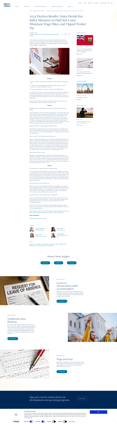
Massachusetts (52, 244)
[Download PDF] (62, 34)
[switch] (43, 422)
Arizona (34, 244)
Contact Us (96, 3)
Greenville (42, 230)
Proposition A (42, 139)
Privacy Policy (29, 417)
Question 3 (44, 128)
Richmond (44, 236)
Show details (72, 421)
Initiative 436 (49, 155)
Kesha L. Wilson (44, 34)
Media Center (90, 3)
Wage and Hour (58, 212)
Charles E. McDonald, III (35, 34)
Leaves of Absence (45, 244)
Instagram (36, 218)
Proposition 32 (45, 186)
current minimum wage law (44, 177)
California (38, 244)
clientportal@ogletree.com (37, 208)
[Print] (65, 34)
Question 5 (32, 197)
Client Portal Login (103, 3)
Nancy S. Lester (51, 34)
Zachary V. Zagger (60, 233)
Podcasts (44, 218)
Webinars (40, 218)
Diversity (80, 3)
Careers (84, 3)
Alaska (31, 244)
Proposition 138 (46, 171)
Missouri (57, 244)
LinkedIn (31, 218)
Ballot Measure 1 (53, 112)
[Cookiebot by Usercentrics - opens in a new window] (16, 422)
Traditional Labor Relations (47, 212)
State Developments (37, 212)
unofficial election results (37, 187)
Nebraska (61, 244)
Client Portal (60, 205)
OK (98, 412)
